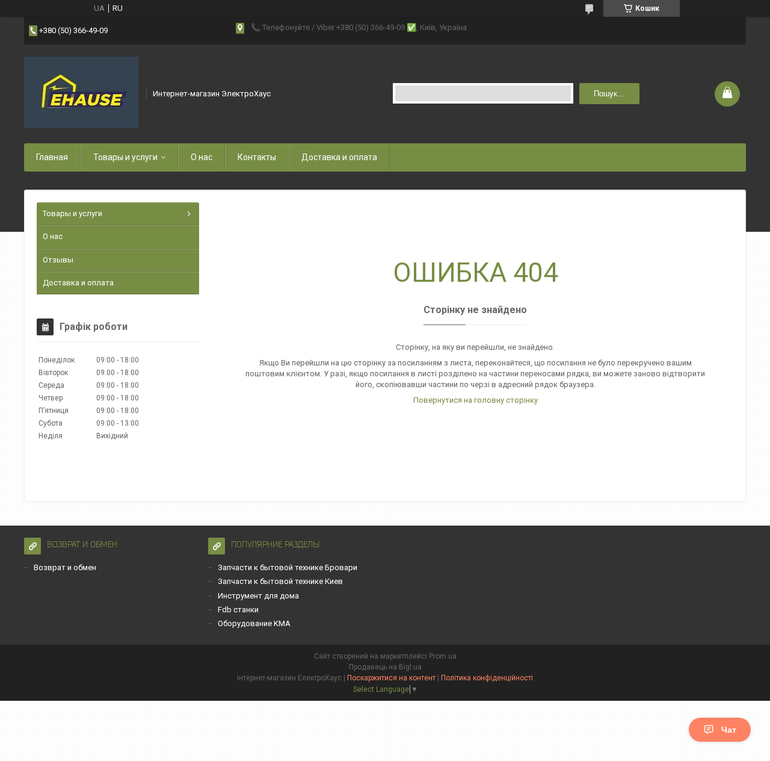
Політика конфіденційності (487, 678)
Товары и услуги (125, 157)
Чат (728, 730)
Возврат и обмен (65, 567)
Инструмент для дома (258, 595)
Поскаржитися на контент (391, 678)
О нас (201, 157)
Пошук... (609, 93)
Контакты (257, 157)
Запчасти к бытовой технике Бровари (287, 567)
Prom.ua (443, 656)
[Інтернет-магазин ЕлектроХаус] (81, 93)
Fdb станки (238, 609)
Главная (52, 157)
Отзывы (58, 259)
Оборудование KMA (254, 623)
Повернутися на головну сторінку (475, 400)
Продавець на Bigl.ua (385, 667)
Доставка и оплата (339, 157)
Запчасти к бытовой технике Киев (280, 581)
